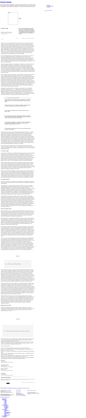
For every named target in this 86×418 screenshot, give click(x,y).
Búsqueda (4, 399)
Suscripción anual (7, 412)
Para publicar (4, 415)
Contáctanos (4, 416)
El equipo (6, 406)
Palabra (5, 400)
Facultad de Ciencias (6, 408)
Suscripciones (4, 409)
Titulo (5, 402)
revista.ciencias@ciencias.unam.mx (20, 394)
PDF (17, 38)
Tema (5, 401)
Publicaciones (4, 398)
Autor (5, 403)
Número (5, 404)
